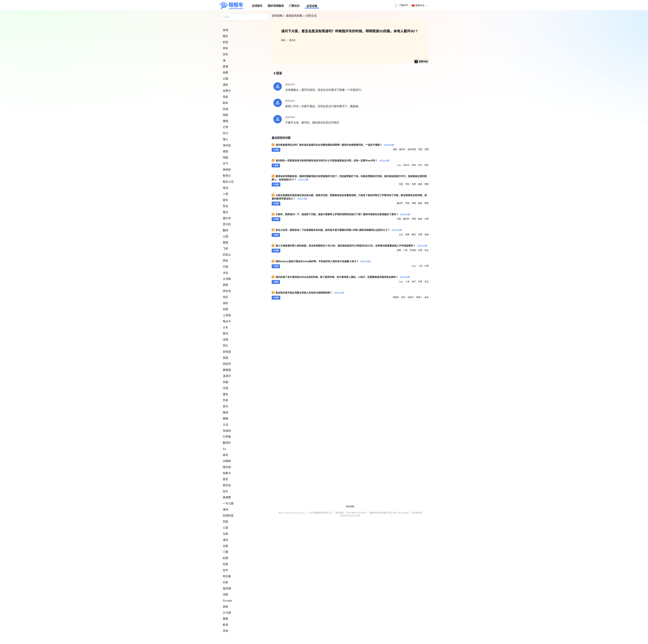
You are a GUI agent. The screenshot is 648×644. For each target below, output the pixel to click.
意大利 (227, 224)
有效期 (413, 250)
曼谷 (225, 212)
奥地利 (227, 169)
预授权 (396, 297)
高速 (225, 66)
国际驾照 (412, 149)
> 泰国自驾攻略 (293, 15)
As (224, 448)
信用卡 (227, 90)
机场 (225, 42)
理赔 (395, 149)
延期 (399, 250)
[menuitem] (401, 4)
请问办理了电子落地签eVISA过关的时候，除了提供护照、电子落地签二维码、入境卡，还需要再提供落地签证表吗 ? (343, 276)
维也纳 (227, 467)
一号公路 (228, 503)
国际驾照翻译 (276, 5)
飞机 (225, 248)
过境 (225, 388)
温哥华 (227, 376)
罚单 (225, 400)
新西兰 (227, 175)
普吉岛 (227, 485)
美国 (225, 151)
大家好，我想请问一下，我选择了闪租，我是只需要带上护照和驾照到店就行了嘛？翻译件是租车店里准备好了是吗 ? (343, 214)
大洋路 (227, 279)
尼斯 (225, 564)
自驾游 (227, 351)
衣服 (225, 382)
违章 (225, 594)
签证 (225, 206)
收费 (225, 72)
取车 (225, 103)
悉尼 (225, 479)
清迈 (225, 539)
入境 (225, 194)
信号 (225, 570)
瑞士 (225, 139)
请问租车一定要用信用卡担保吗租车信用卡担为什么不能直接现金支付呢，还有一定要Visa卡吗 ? (332, 160)
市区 (225, 297)
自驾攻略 (311, 6)
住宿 (225, 533)
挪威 (225, 418)
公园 (225, 236)
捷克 (225, 394)
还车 (225, 54)
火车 (225, 327)
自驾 (225, 30)
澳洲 (225, 509)
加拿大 (227, 473)
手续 (225, 631)
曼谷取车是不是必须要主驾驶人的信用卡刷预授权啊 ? (310, 292)
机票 (225, 558)
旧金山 (227, 254)
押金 (225, 260)
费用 (225, 285)
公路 (225, 78)
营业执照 (339, 512)
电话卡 (227, 321)
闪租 (399, 219)
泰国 (225, 242)
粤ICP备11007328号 (356, 512)
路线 (225, 412)
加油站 (227, 430)
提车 (225, 200)
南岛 (225, 455)
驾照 (225, 115)
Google (227, 600)
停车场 (227, 291)
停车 (225, 48)
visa (399, 165)
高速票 (227, 497)
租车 (225, 36)
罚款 (225, 521)
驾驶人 (419, 297)
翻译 (225, 230)
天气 (225, 163)
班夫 (225, 491)
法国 (225, 339)
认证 (225, 424)
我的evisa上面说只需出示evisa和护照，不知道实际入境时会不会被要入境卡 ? (323, 261)
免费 (225, 309)
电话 (225, 187)
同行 (225, 345)
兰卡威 (227, 612)
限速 (283, 40)
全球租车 (257, 5)
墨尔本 (227, 218)
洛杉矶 (227, 145)
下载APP (403, 5)
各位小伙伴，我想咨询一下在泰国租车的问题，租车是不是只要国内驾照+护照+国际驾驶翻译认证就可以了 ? (339, 229)
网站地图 (350, 506)
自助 (225, 606)
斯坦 (225, 624)
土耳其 (227, 315)
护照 (427, 219)
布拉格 (227, 576)
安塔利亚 (228, 515)
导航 (225, 96)
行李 (225, 127)
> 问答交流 (310, 15)
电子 (414, 281)
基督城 (227, 370)
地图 (225, 157)
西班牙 (227, 363)
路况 (225, 333)
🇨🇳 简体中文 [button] (418, 5)
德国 (225, 121)
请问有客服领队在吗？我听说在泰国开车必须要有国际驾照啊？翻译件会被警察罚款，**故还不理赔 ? (335, 144)
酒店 (225, 84)
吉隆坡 (227, 461)
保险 (225, 303)
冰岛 (225, 272)
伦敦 (225, 582)
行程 (225, 266)
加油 (225, 109)
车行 (225, 133)
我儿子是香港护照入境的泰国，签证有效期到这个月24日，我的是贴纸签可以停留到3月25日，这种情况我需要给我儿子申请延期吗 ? (351, 245)
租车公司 (228, 181)
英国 (225, 357)
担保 (414, 165)
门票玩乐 (294, 5)
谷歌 (225, 546)
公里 (225, 527)
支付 (420, 165)
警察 (225, 618)
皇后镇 (227, 588)
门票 (225, 552)
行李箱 (227, 436)
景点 (225, 406)
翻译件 (227, 442)
